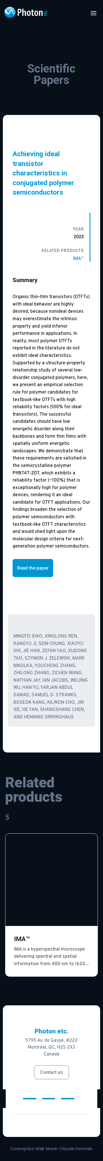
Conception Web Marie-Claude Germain (51, 1149)
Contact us (51, 1072)
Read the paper (33, 568)
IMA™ (78, 258)
